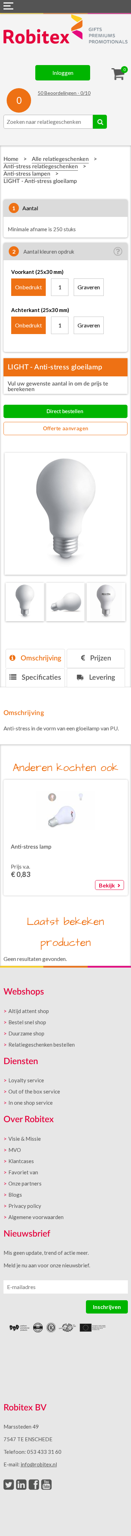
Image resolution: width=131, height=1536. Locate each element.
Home (11, 159)
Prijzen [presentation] (99, 658)
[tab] (35, 658)
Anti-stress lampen (26, 174)
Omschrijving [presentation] (40, 658)
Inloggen (62, 72)
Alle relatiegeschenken (60, 159)
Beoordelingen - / (64, 93)
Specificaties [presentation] (40, 677)
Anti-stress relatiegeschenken (40, 166)
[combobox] (48, 122)
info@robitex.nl (39, 1464)
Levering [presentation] (101, 677)
